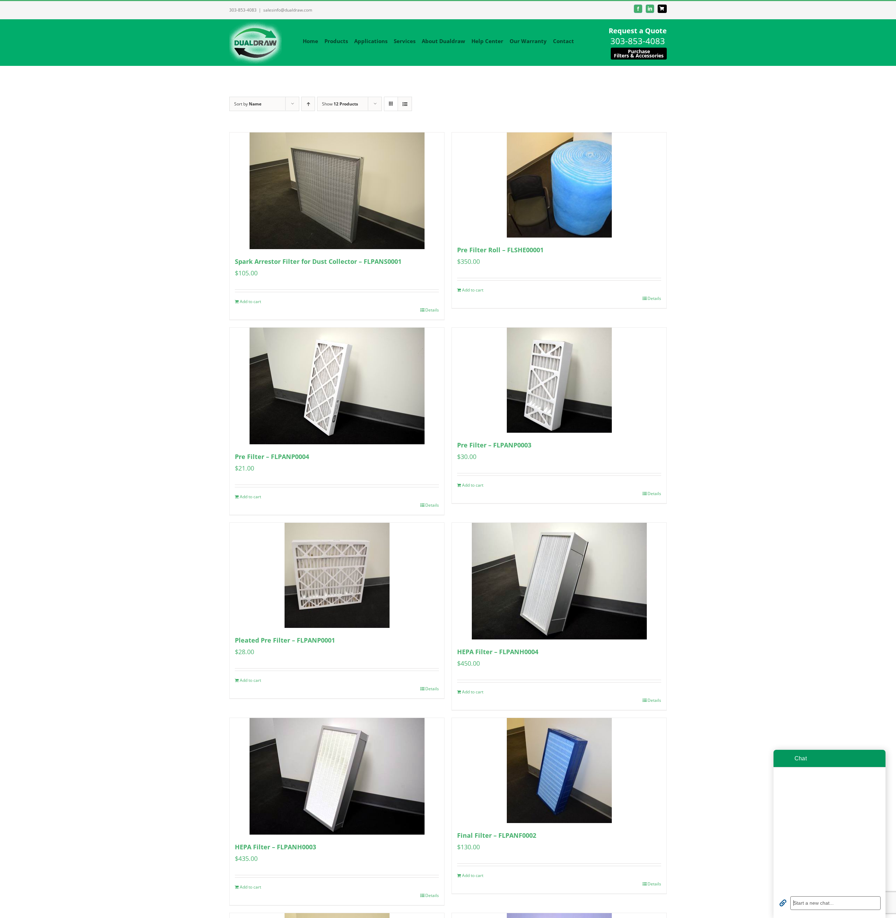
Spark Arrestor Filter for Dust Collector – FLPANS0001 (318, 261)
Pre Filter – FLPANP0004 (272, 456)
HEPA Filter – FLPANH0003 (275, 847)
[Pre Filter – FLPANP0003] (559, 380)
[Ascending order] (308, 104)
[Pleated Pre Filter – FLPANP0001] (337, 575)
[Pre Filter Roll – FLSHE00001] (559, 185)
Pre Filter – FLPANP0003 (494, 445)
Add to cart (250, 301)
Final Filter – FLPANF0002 (496, 835)
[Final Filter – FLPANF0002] (559, 770)
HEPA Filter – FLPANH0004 (497, 652)
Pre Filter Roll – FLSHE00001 (500, 250)
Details (432, 310)
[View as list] (405, 104)
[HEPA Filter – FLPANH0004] (559, 581)
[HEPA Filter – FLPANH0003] (337, 776)
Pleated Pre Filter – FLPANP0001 (285, 640)
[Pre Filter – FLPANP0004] (337, 386)
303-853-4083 (243, 10)
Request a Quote (638, 30)
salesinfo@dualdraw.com (287, 10)
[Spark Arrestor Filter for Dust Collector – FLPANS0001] (337, 190)
